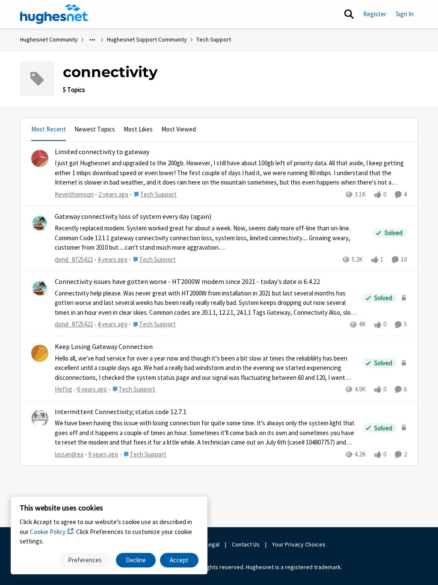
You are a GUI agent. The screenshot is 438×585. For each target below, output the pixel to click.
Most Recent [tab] (48, 129)
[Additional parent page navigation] (92, 40)
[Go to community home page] (55, 14)
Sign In (405, 14)
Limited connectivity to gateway (102, 152)
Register (374, 14)
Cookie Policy (47, 532)
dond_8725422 (74, 259)
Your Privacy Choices (299, 544)
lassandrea (69, 454)
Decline (136, 560)
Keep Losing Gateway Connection (104, 347)
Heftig (63, 389)
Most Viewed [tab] (178, 129)
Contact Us (246, 544)
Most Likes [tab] (138, 129)
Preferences (85, 560)
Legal (212, 544)
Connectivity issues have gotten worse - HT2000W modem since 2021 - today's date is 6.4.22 (187, 282)
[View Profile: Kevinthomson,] (39, 158)
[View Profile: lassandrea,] (39, 418)
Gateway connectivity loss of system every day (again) (133, 216)
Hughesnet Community (49, 39)
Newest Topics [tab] (94, 129)
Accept (179, 560)
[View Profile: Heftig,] (39, 353)
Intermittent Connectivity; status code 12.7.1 (120, 412)
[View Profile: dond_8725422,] (39, 223)
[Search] (349, 14)
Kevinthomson (74, 194)
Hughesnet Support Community (147, 39)
